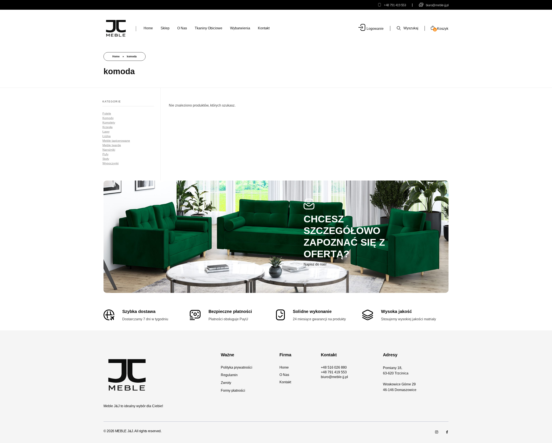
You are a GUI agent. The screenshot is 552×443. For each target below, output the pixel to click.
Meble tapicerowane (116, 140)
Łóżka (106, 136)
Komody (108, 118)
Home (116, 56)
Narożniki (108, 149)
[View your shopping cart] (431, 28)
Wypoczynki (110, 163)
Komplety (108, 122)
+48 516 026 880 (334, 367)
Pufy (105, 154)
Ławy (106, 131)
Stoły (105, 158)
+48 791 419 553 (395, 5)
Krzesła (107, 127)
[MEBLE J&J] (116, 28)
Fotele (106, 113)
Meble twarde (111, 145)
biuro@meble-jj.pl (437, 5)
